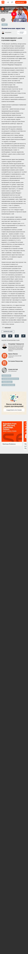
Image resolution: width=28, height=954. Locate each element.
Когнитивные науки (8, 385)
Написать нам (8, 331)
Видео (4, 24)
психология (13, 369)
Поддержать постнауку (14, 410)
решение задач (7, 381)
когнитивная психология (10, 378)
